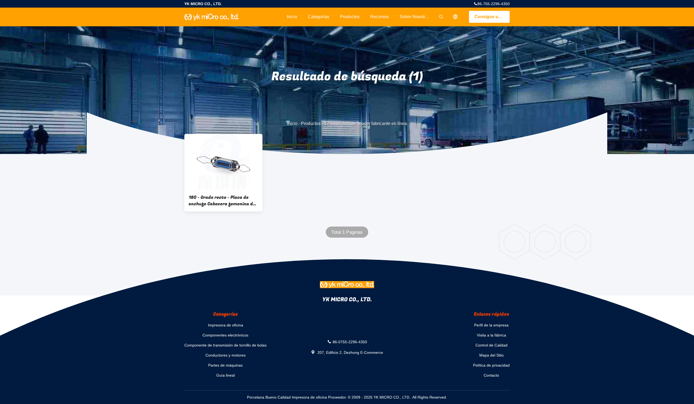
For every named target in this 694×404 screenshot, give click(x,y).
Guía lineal (225, 375)
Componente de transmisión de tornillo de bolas (225, 345)
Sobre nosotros (415, 16)
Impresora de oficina (225, 325)
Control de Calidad (491, 345)
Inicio (292, 16)
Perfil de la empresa (491, 325)
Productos (349, 16)
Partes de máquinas (225, 365)
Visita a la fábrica (491, 335)
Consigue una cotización (492, 16)
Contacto (491, 375)
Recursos (379, 16)
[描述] (455, 17)
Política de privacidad (491, 365)
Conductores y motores (225, 355)
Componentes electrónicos (225, 335)
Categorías (318, 16)
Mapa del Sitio (491, 355)
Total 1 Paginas (347, 232)
